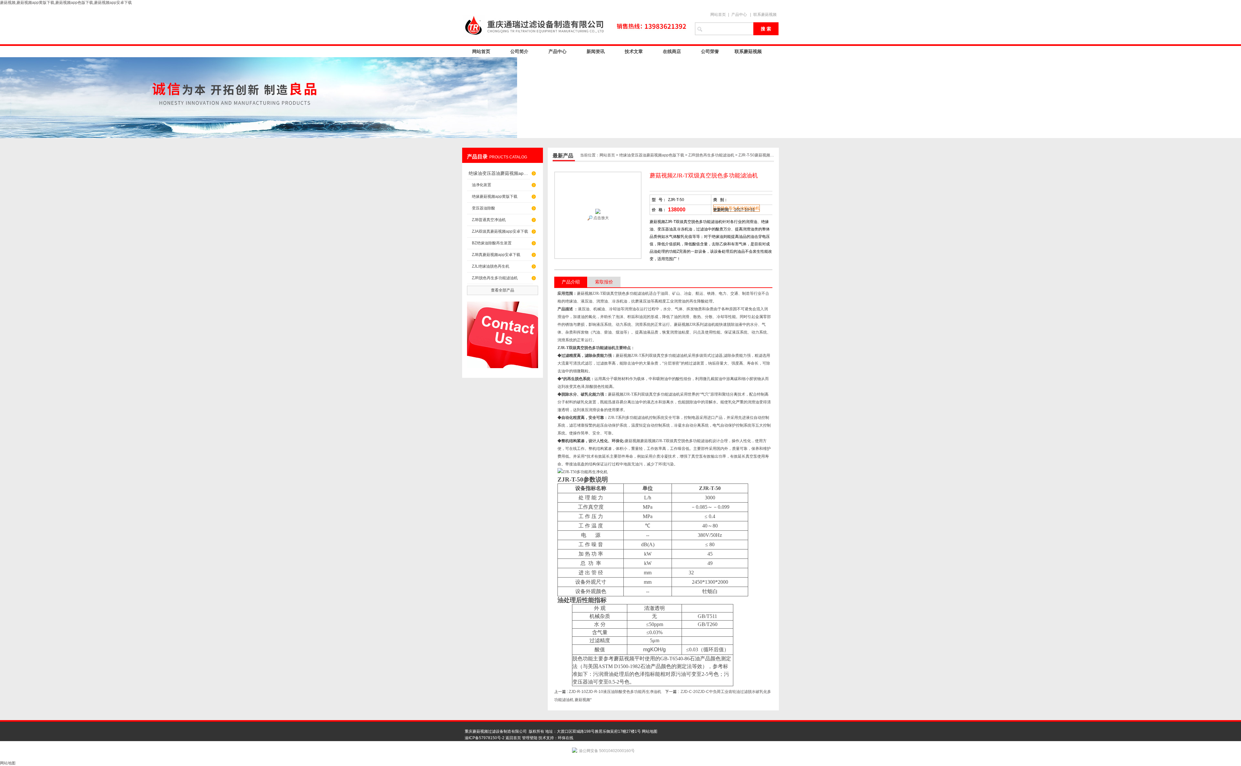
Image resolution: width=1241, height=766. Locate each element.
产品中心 (739, 14)
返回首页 (513, 738)
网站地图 (649, 731)
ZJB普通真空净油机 (489, 220)
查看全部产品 (502, 290)
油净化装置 (481, 185)
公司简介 (519, 51)
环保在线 (565, 738)
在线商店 (672, 51)
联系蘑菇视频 (765, 14)
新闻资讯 (596, 51)
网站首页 (718, 14)
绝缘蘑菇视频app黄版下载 (494, 196)
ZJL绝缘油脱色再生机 (490, 266)
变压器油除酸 (483, 208)
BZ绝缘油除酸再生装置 (492, 243)
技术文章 (634, 51)
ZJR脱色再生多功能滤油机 (495, 278)
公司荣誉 (710, 51)
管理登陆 (529, 738)
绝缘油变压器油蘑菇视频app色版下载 (499, 173)
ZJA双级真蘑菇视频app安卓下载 (500, 231)
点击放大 (600, 218)
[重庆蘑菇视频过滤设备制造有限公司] (575, 24)
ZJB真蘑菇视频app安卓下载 (496, 254)
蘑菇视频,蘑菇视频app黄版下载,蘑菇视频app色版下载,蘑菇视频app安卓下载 (66, 2)
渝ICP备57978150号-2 (484, 738)
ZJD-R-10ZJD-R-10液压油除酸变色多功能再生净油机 (615, 691)
